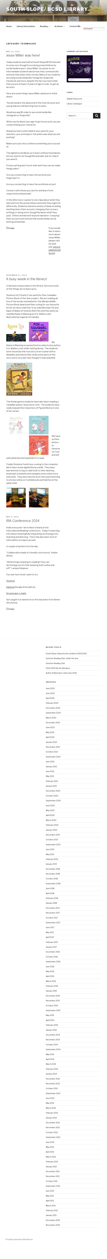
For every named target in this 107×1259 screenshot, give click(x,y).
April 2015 (50, 1020)
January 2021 (51, 786)
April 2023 (50, 737)
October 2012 (52, 1132)
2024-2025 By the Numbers (58, 668)
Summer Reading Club (55, 663)
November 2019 (53, 835)
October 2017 (52, 918)
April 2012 (50, 1152)
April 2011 (50, 1201)
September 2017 (53, 922)
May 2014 (50, 1054)
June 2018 (50, 888)
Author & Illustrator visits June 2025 (61, 673)
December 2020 (53, 791)
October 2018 (52, 878)
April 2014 (50, 1059)
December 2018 (53, 869)
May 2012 (50, 1147)
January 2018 (51, 903)
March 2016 (51, 981)
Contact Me (75, 26)
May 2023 (50, 732)
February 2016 (52, 986)
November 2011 (53, 1176)
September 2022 (53, 757)
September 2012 (53, 1137)
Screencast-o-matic (16, 593)
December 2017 (53, 908)
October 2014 (52, 1044)
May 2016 (50, 971)
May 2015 (50, 1015)
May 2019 (50, 854)
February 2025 (52, 703)
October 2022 (52, 752)
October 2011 (51, 1181)
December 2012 (53, 1122)
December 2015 (53, 996)
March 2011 (51, 1205)
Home (9, 26)
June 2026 (50, 688)
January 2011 (51, 1215)
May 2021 (50, 776)
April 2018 (50, 893)
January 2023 (51, 742)
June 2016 (50, 966)
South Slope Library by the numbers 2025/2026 (66, 653)
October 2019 (52, 839)
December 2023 (53, 722)
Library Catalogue (74, 104)
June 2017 (50, 927)
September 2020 (53, 800)
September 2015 (53, 1010)
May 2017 (50, 932)
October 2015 (52, 1005)
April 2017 (50, 937)
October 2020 (52, 796)
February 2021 (52, 781)
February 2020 (52, 825)
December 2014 (53, 1035)
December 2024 (53, 708)
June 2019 (50, 849)
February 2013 (52, 1113)
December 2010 (53, 1220)
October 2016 (52, 957)
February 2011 (52, 1210)
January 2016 (51, 991)
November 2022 (53, 747)
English (89, 29)
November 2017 (53, 913)
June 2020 (50, 805)
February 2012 (52, 1161)
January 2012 (51, 1166)
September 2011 (53, 1186)
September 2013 (53, 1093)
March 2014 (51, 1064)
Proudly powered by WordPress (19, 1239)
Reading (44, 26)
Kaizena (10, 587)
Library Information (26, 26)
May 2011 (50, 1196)
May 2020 (50, 810)
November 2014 (53, 1039)
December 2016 (53, 952)
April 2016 (50, 976)
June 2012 (50, 1142)
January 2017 (51, 947)
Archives (59, 26)
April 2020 (50, 815)
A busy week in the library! (26, 279)
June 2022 (50, 761)
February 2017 (52, 942)
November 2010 (53, 1225)
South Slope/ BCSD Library (47, 9)
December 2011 (53, 1171)
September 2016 (53, 961)
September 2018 (53, 883)
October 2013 (52, 1088)
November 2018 (53, 874)
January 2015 (51, 1030)
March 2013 (51, 1108)
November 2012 (53, 1127)
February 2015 (52, 1025)
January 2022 (51, 766)
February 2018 (52, 898)
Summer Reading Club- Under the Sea (62, 658)
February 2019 (52, 859)
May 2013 (50, 1103)
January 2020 (51, 830)
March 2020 (51, 820)
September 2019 (53, 844)
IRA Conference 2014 (22, 521)
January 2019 (51, 864)
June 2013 (50, 1098)
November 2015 (53, 1000)
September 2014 (53, 1049)
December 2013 (53, 1079)
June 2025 (50, 693)
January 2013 (51, 1118)
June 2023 (50, 727)
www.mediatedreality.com (55, 250)
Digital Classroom (74, 99)
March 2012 (51, 1157)
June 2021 (50, 771)
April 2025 (50, 698)
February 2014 (52, 1069)
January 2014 (51, 1074)
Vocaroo (10, 581)
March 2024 (51, 718)
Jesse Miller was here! (23, 55)
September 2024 (53, 713)
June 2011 (50, 1191)
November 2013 (53, 1083)
